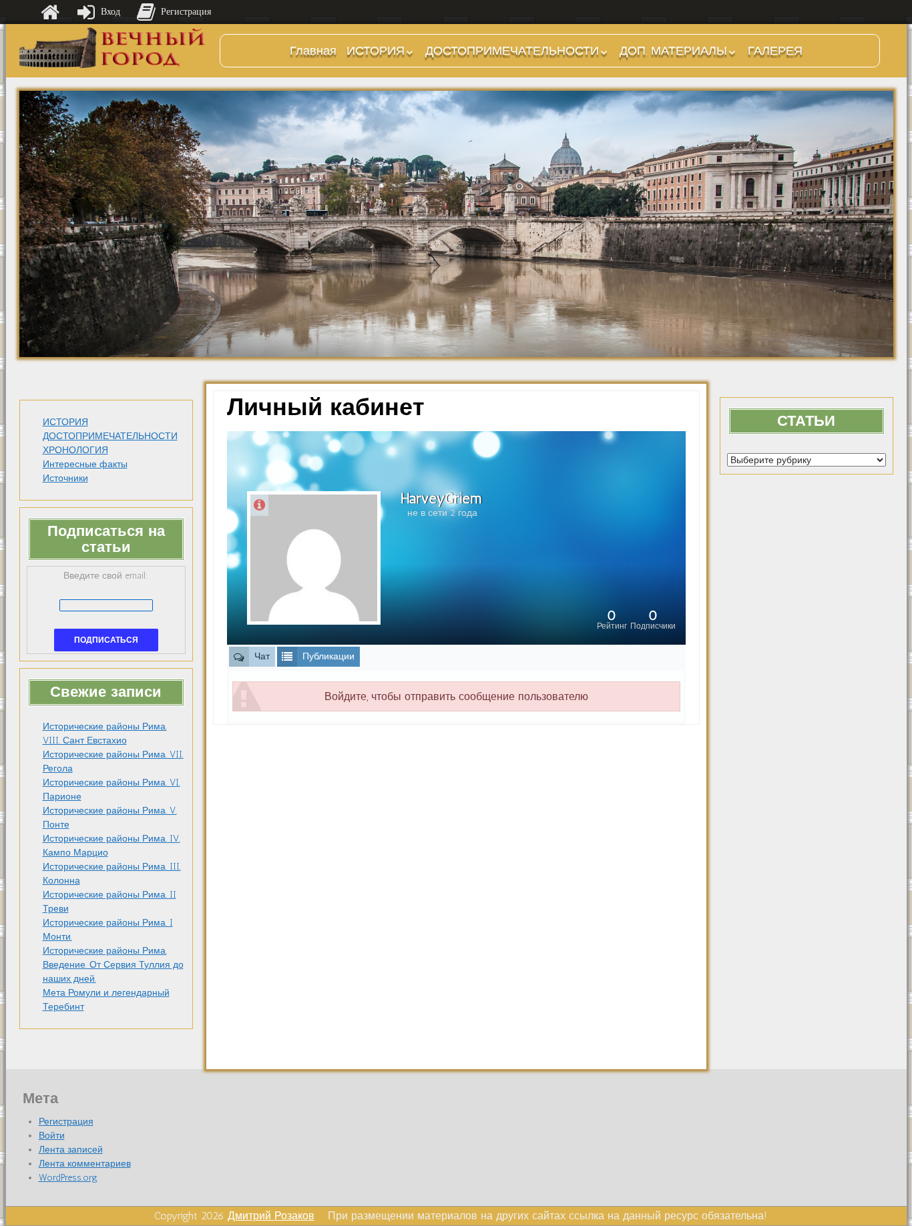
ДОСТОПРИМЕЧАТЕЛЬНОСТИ (512, 50)
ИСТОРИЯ (376, 50)
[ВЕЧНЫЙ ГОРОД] (112, 47)
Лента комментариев (85, 1163)
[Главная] (50, 12)
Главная (313, 50)
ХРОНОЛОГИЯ (75, 450)
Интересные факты (85, 464)
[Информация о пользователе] (259, 505)
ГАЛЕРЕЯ (775, 50)
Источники (65, 478)
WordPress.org (68, 1177)
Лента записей (71, 1149)
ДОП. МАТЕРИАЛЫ (673, 50)
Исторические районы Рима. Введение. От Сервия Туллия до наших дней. (113, 964)
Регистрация (66, 1121)
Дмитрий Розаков (271, 1215)
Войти (52, 1135)
